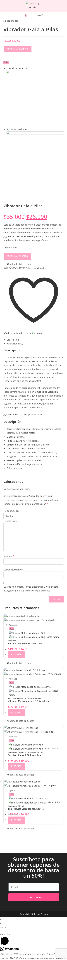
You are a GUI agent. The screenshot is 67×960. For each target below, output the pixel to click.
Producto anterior (18, 68)
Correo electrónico (14, 569)
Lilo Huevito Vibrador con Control (26, 808)
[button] (18, 264)
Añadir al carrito (17, 49)
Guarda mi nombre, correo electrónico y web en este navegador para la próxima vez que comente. (30, 588)
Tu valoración (11, 520)
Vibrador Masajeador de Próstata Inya (28, 701)
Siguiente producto (16, 129)
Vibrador (41, 268)
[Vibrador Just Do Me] (35, 98)
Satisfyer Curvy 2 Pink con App (24, 755)
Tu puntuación (12, 510)
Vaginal (33, 752)
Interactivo (12, 752)
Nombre (8, 556)
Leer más (16, 654)
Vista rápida (48, 620)
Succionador (23, 752)
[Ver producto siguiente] (28, 129)
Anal (10, 698)
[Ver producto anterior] (7, 68)
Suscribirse (34, 897)
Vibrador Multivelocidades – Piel (25, 643)
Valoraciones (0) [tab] (15, 343)
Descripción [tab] (13, 339)
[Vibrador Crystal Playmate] (35, 159)
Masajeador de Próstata (23, 698)
